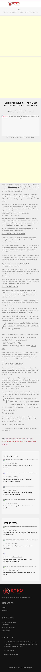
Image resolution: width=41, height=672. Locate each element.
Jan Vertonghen (11, 439)
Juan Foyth (29, 439)
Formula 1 (5, 610)
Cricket (4, 608)
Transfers (4, 444)
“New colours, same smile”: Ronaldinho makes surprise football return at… (17, 494)
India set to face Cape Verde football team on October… (18, 507)
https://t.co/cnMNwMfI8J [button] (11, 343)
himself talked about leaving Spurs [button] (25, 394)
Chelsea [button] (30, 207)
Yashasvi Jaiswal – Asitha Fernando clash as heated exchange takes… (20, 534)
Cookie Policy (6, 625)
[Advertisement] (20, 36)
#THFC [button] (10, 337)
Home (19, 9)
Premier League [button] (18, 258)
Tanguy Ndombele (17, 441)
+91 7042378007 (9, 650)
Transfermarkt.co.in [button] (18, 425)
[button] (3, 4)
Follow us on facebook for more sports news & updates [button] (20, 428)
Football (5, 117)
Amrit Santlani (29, 137)
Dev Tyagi (16, 570)
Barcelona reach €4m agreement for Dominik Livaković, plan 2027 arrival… (17, 480)
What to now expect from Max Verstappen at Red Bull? (19, 574)
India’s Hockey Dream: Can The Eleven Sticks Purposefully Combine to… (17, 560)
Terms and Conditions (9, 622)
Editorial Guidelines (8, 628)
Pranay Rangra (17, 557)
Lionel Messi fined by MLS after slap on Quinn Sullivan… (17, 467)
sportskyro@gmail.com (11, 654)
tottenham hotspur (30, 441)
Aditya (15, 463)
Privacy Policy (6, 630)
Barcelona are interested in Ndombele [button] (26, 270)
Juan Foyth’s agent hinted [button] (26, 352)
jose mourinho (20, 439)
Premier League (6, 441)
